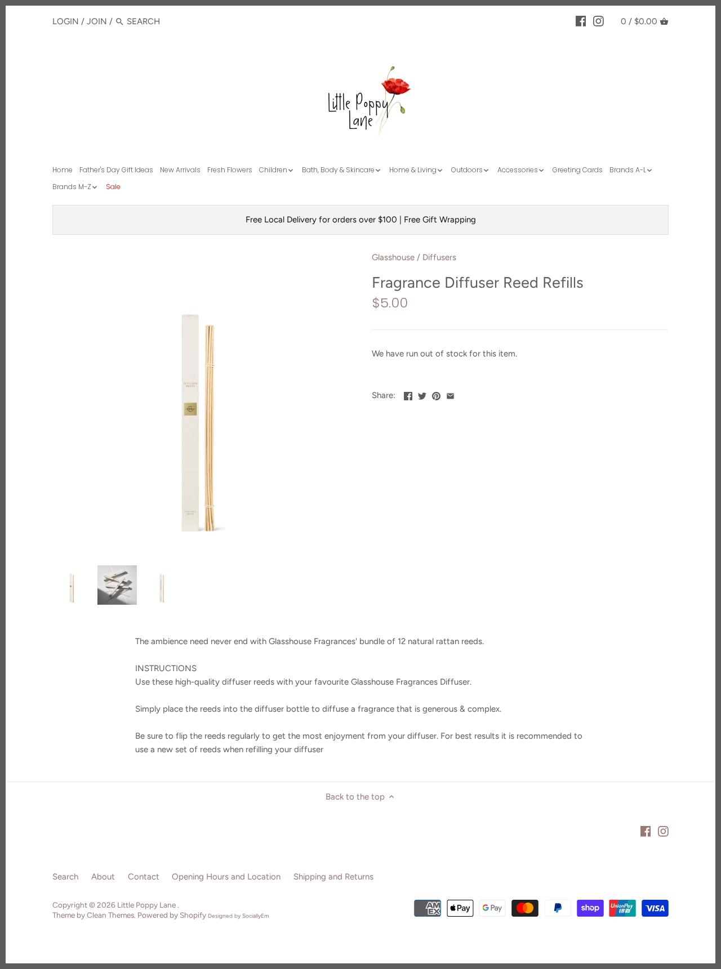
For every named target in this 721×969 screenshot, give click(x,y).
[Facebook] (581, 21)
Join (97, 21)
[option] (72, 585)
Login (65, 21)
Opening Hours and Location (226, 877)
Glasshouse (393, 257)
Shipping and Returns (333, 877)
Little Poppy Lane (147, 904)
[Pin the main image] (436, 394)
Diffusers (439, 257)
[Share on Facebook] (408, 394)
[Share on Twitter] (422, 394)
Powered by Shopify (171, 914)
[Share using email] (450, 394)
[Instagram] (598, 21)
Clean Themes (110, 914)
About (103, 877)
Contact (143, 877)
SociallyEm (255, 915)
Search (65, 877)
